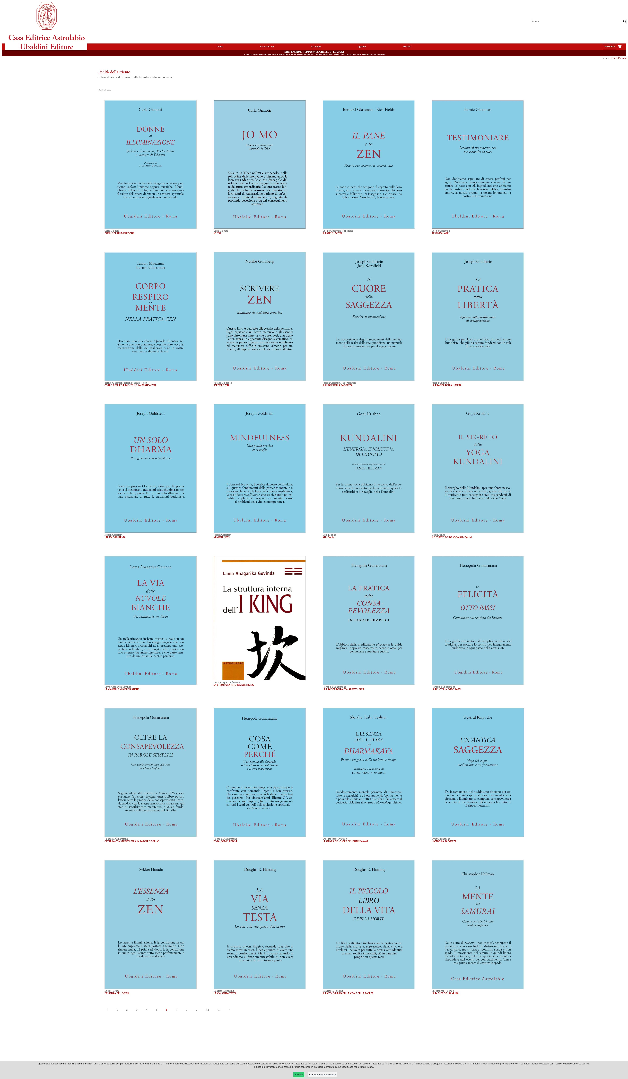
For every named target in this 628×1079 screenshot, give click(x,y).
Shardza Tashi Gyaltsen (335, 839)
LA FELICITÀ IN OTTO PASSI (446, 689)
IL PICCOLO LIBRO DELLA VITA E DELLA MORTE (348, 993)
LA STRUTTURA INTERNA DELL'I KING (234, 685)
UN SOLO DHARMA (115, 537)
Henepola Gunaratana (334, 687)
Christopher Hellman (443, 991)
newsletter (609, 46)
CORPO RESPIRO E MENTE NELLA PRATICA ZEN (130, 385)
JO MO (217, 233)
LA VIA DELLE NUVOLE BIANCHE (122, 689)
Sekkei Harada (112, 991)
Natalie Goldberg (223, 383)
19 (218, 1010)
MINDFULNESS (222, 537)
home (220, 46)
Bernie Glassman (332, 231)
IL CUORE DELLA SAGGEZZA (338, 385)
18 (207, 1010)
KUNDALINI (329, 537)
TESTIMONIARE (440, 233)
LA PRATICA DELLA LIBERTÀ (447, 385)
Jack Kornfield (349, 383)
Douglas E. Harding (224, 991)
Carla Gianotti (112, 231)
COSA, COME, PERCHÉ (225, 841)
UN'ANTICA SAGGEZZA (444, 841)
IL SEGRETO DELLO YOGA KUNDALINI (452, 537)
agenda (362, 46)
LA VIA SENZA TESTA (225, 993)
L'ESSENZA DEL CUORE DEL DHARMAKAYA (345, 841)
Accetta (299, 1074)
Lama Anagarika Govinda (118, 687)
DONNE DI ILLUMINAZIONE (119, 233)
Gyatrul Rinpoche (441, 839)
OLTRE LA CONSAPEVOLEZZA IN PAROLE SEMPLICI (132, 841)
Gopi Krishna (329, 535)
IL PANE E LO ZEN (332, 233)
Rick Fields (347, 231)
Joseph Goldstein (331, 383)
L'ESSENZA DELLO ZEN (117, 993)
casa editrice (267, 46)
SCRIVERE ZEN (221, 385)
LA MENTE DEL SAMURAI (445, 993)
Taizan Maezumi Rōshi (136, 383)
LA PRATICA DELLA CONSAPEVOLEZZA (343, 689)
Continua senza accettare (322, 1074)
